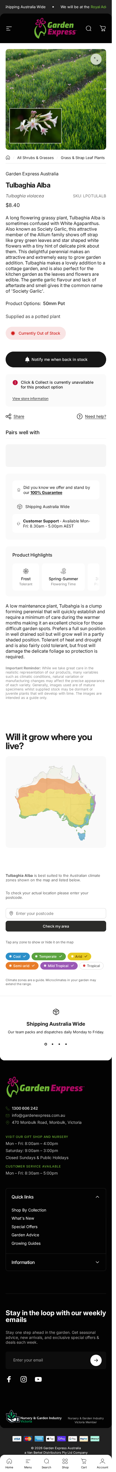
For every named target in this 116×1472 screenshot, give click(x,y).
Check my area (56, 926)
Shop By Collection (29, 1210)
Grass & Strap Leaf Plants (83, 157)
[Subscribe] (96, 1360)
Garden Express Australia (32, 173)
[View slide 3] (59, 1044)
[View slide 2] (52, 1044)
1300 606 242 (25, 1108)
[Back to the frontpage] (8, 157)
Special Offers (24, 1226)
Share (19, 416)
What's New (23, 1218)
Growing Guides (26, 1243)
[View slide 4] (66, 1044)
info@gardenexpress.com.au (38, 1115)
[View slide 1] (46, 1044)
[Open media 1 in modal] (96, 59)
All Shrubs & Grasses (35, 157)
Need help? (95, 416)
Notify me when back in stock (60, 359)
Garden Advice (25, 1234)
